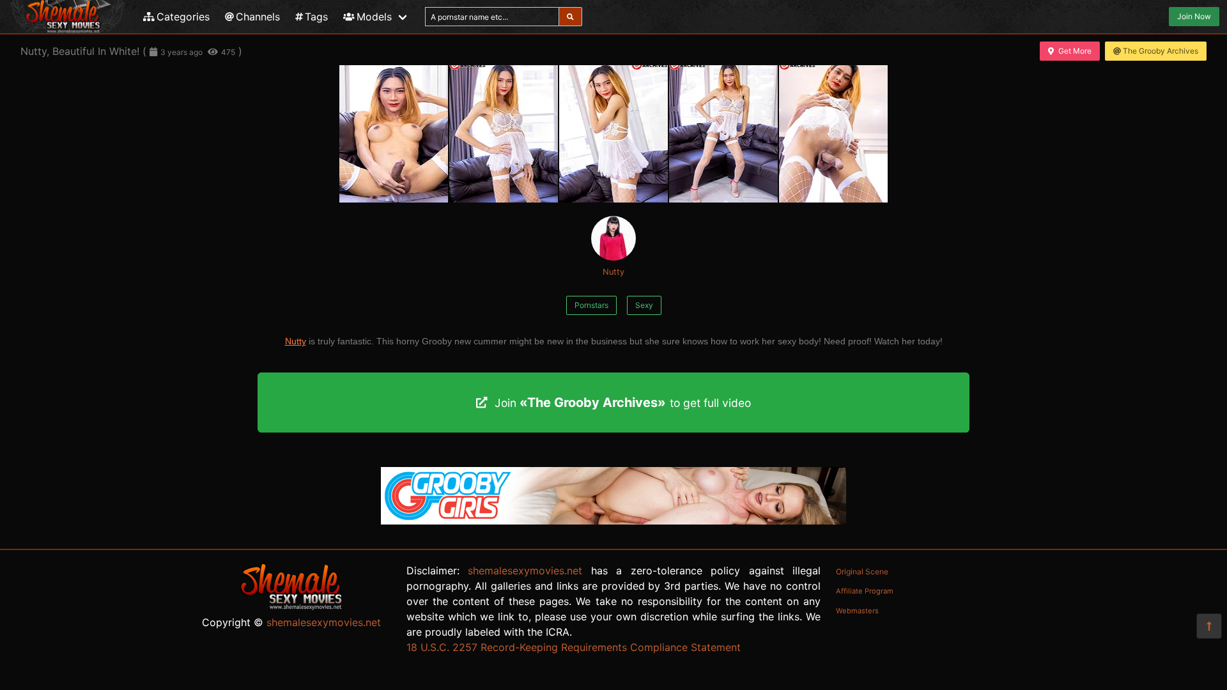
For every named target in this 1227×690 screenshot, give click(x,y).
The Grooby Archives (1160, 51)
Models (374, 16)
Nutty (613, 272)
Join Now (1194, 16)
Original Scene (862, 571)
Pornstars (591, 305)
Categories (183, 16)
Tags (316, 16)
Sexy (644, 305)
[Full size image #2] (613, 134)
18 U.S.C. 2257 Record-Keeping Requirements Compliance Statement (573, 647)
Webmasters (857, 610)
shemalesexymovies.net (323, 622)
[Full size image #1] (503, 134)
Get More (1075, 51)
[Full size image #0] (393, 134)
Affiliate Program (864, 590)
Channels (258, 16)
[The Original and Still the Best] (613, 520)
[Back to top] (1209, 626)
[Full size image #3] (723, 134)
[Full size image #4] (833, 134)
